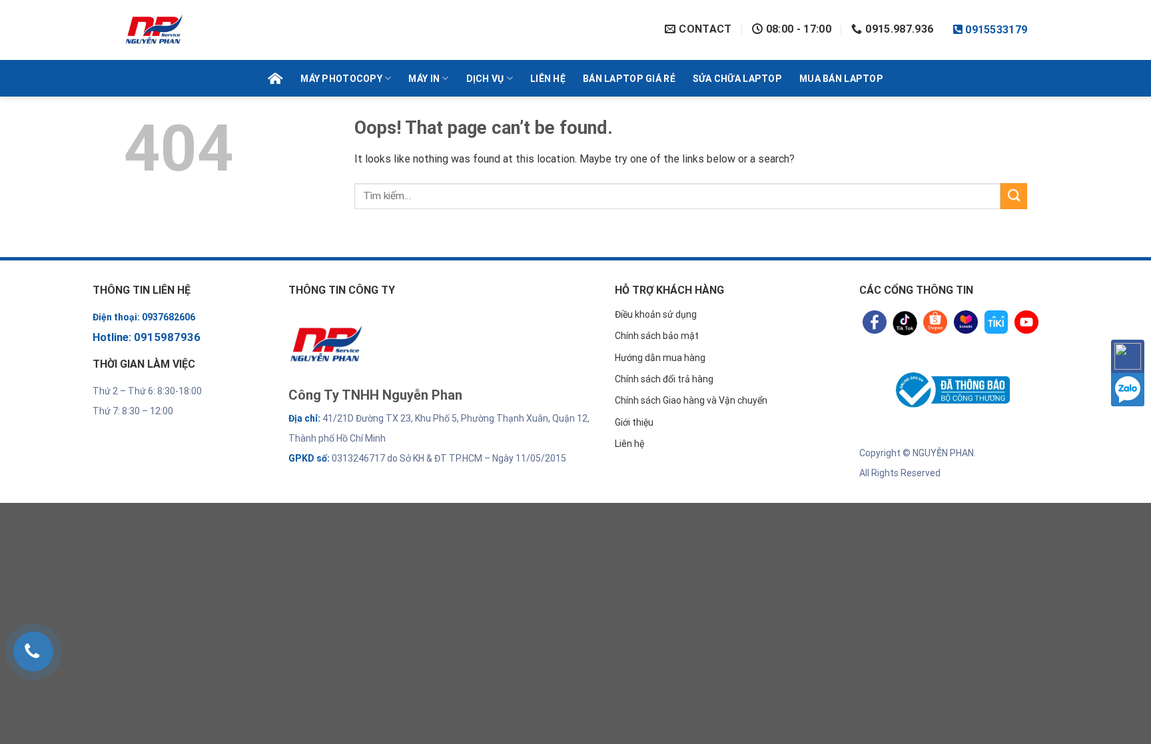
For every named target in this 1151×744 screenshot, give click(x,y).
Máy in (424, 78)
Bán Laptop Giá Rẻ (629, 78)
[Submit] (1013, 196)
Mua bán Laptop (841, 78)
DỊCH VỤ (485, 78)
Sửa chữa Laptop (737, 78)
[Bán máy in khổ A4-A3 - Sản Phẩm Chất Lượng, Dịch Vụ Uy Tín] (232, 30)
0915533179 (996, 30)
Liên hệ (548, 78)
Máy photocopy (341, 78)
